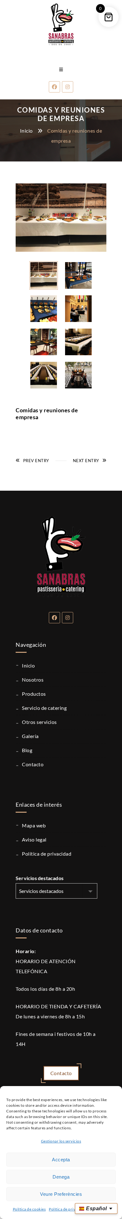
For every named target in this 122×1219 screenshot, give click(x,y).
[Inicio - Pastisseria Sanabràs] (61, 23)
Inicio (26, 131)
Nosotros (32, 680)
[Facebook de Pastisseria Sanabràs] (54, 86)
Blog (27, 750)
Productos (34, 694)
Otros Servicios (39, 722)
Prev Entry (36, 460)
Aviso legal (34, 839)
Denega (61, 1176)
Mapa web (34, 825)
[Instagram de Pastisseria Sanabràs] (67, 86)
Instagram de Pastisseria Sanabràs (67, 617)
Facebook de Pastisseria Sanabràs (54, 617)
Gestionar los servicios (61, 1141)
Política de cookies (29, 1209)
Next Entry (86, 460)
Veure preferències (61, 1194)
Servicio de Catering (44, 708)
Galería (30, 736)
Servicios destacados (40, 878)
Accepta (61, 1159)
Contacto (32, 764)
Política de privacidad (68, 1209)
